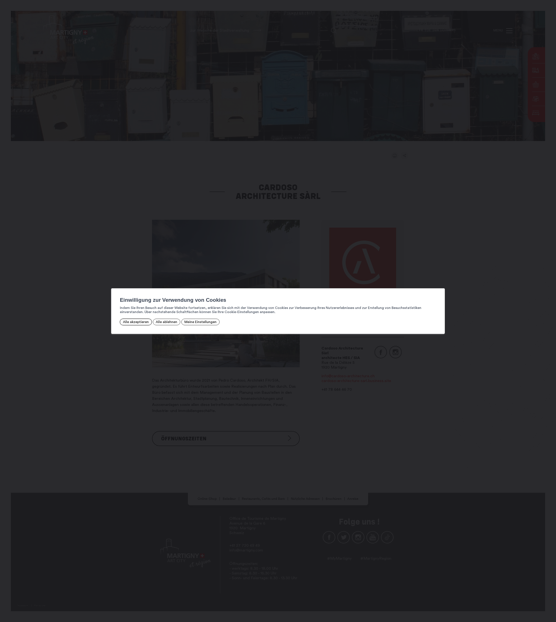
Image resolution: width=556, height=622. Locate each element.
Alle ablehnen (166, 322)
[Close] (441, 283)
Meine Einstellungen (200, 322)
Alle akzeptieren (136, 322)
